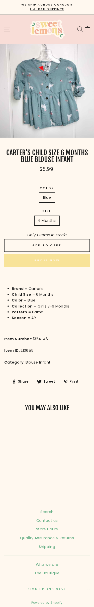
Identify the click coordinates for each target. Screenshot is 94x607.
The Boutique (46, 573)
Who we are (47, 564)
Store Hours (47, 529)
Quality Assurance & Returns (47, 537)
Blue (47, 197)
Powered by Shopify (47, 602)
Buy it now (47, 260)
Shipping (47, 546)
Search (46, 511)
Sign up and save (47, 589)
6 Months (47, 220)
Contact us (47, 520)
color (47, 188)
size (46, 211)
